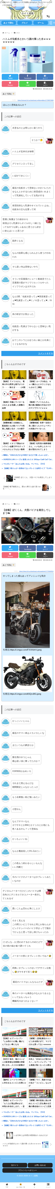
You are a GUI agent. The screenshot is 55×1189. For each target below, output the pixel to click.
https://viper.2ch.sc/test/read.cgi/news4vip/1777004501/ (36, 571)
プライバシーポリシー (27, 1170)
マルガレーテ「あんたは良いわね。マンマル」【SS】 (24, 464)
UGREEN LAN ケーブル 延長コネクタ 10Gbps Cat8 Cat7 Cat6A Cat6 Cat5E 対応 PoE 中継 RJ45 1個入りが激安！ (28, 459)
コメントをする (45, 353)
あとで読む (8, 94)
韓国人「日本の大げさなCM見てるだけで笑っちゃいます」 (26, 455)
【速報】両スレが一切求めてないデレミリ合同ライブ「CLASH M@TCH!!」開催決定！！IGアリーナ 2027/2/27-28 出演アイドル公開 (28, 468)
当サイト (15, 1165)
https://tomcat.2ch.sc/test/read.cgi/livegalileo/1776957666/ (36, 100)
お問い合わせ (40, 1165)
